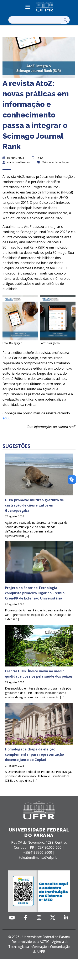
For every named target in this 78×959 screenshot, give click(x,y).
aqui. (6, 418)
